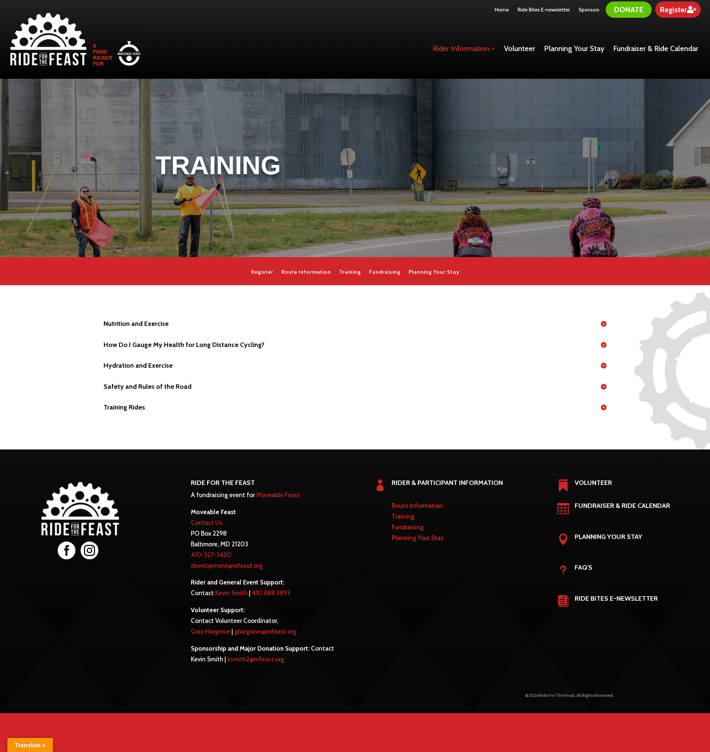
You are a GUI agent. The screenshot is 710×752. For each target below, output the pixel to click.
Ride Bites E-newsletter (616, 598)
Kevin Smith (231, 593)
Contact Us (207, 522)
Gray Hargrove (210, 631)
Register (262, 272)
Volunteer (593, 483)
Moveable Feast (278, 495)
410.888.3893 (271, 593)
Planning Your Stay (434, 272)
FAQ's (583, 567)
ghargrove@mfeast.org (265, 631)
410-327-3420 (211, 555)
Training (350, 272)
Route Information (306, 272)
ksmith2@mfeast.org (255, 659)
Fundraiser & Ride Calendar (622, 506)
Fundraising (384, 272)
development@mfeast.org (227, 565)
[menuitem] (501, 10)
